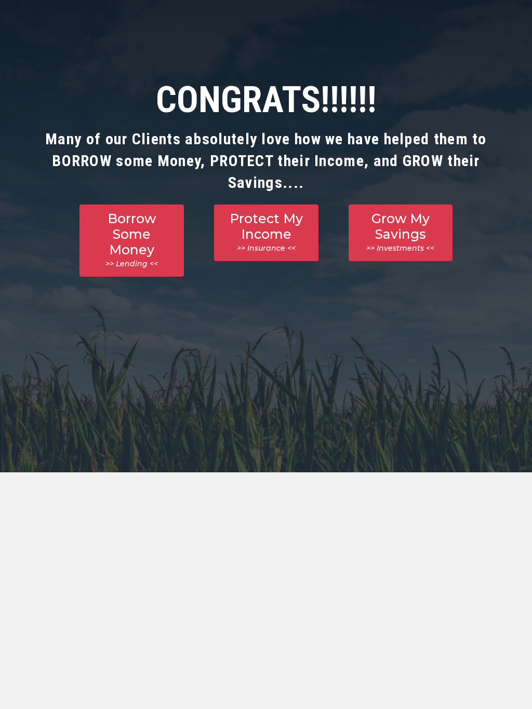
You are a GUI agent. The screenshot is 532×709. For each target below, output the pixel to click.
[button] (131, 240)
